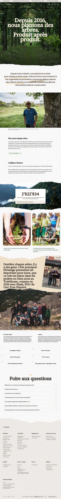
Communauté (15, 8)
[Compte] (52, 4)
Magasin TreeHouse (51, 438)
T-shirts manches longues (7, 451)
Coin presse (34, 464)
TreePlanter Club (7, 464)
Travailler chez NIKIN (51, 439)
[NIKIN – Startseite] (6, 427)
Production (20, 442)
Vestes (4, 453)
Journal (56, 8)
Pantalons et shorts (8, 446)
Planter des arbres (36, 436)
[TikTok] (14, 497)
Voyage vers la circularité (20, 437)
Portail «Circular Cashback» (21, 470)
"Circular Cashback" (22, 445)
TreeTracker (35, 438)
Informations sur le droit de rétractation (9, 488)
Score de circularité (22, 447)
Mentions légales (7, 485)
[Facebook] (4, 497)
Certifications (20, 448)
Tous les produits (7, 436)
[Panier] (58, 4)
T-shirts (5, 441)
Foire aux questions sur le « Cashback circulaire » (23, 473)
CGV (4, 482)
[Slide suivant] (58, 229)
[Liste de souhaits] (55, 4)
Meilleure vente (6, 439)
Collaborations (41, 8)
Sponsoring (32, 8)
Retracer (19, 443)
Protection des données (9, 484)
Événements (23, 8)
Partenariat (48, 468)
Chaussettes (6, 449)
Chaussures (6, 457)
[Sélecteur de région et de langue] (49, 4)
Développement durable (23, 439)
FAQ (18, 466)
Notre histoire (49, 436)
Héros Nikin (49, 8)
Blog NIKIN (5, 466)
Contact (19, 464)
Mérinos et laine (7, 455)
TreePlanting (6, 8)
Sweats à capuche (7, 444)
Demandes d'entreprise (51, 464)
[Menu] (2, 4)
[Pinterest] (11, 497)
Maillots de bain (6, 447)
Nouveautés (6, 438)
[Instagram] (6, 497)
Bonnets (5, 442)
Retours (19, 468)
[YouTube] (9, 497)
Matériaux (19, 440)
